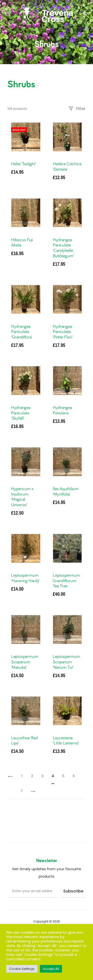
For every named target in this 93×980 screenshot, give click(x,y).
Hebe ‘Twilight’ (23, 163)
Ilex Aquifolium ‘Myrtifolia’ (66, 491)
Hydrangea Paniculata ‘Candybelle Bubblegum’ (63, 248)
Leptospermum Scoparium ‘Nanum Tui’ (66, 661)
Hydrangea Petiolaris (62, 410)
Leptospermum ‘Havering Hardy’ (25, 577)
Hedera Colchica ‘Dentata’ (67, 166)
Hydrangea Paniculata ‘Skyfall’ (20, 413)
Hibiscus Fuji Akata (22, 242)
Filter (80, 108)
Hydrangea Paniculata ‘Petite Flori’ (63, 331)
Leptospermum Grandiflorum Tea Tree (66, 580)
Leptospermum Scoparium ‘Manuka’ (24, 661)
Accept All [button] (51, 968)
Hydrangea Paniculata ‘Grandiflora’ (21, 331)
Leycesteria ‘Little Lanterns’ (66, 740)
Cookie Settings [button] (21, 968)
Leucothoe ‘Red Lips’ (24, 740)
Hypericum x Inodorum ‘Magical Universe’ (22, 496)
